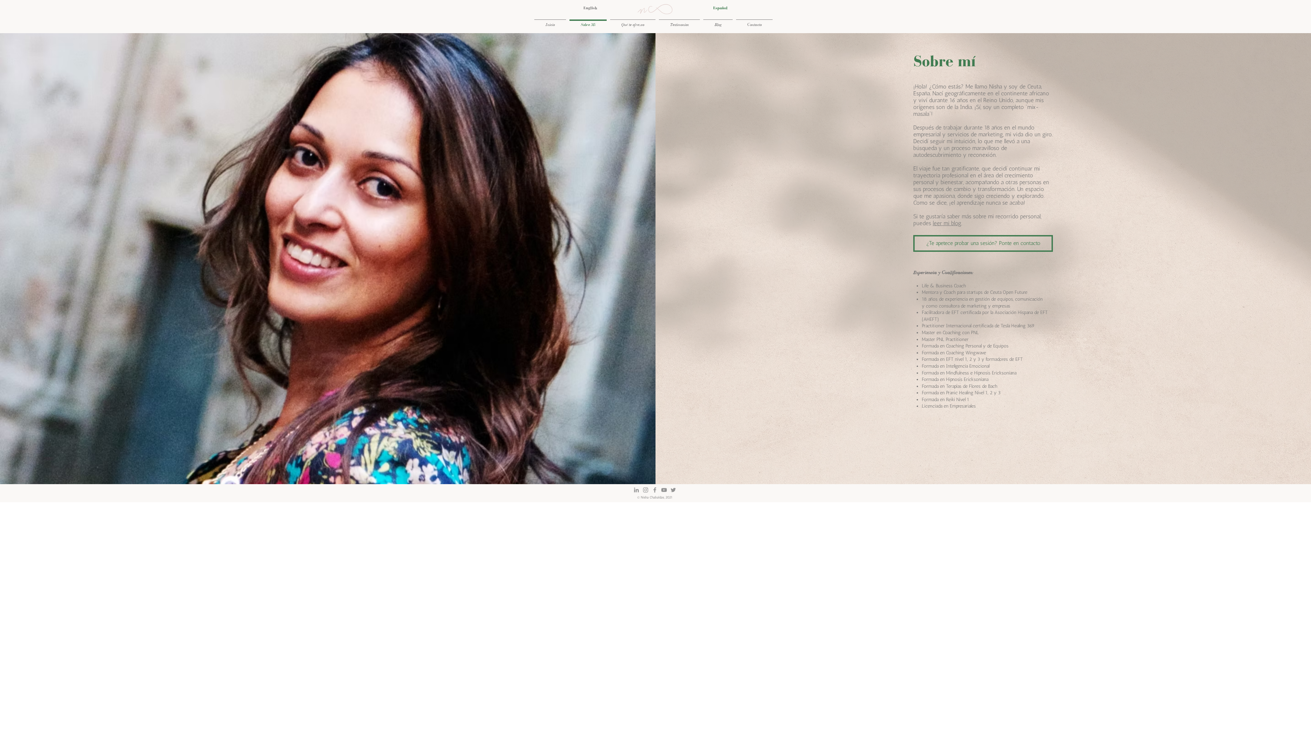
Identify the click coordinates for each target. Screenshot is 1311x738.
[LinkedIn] (636, 490)
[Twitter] (673, 490)
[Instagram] (645, 490)
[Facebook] (654, 490)
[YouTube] (664, 490)
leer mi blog (947, 223)
